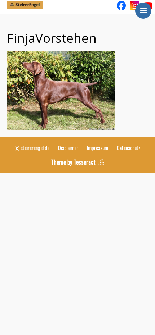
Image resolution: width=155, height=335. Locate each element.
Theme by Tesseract (73, 162)
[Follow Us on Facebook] (121, 5)
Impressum (97, 147)
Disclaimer (68, 147)
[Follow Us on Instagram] (134, 5)
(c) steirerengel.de (31, 147)
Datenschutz (129, 147)
